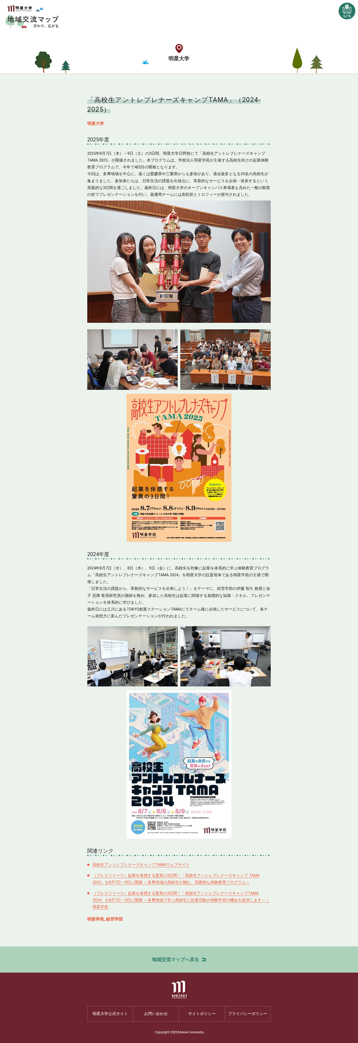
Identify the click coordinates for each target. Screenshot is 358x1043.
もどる (347, 15)
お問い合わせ (156, 1013)
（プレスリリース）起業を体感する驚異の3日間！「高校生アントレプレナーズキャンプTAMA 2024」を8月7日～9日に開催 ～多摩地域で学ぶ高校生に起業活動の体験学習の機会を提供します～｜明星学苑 (181, 900)
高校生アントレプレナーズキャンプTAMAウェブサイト (141, 864)
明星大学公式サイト (110, 1013)
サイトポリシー (202, 1013)
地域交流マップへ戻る (175, 959)
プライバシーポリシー (247, 1013)
